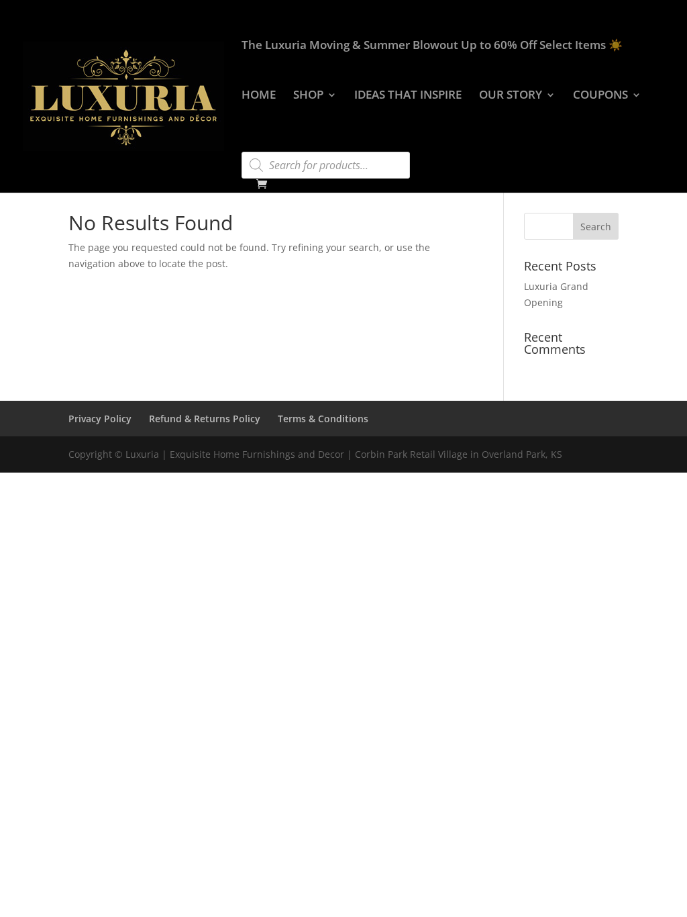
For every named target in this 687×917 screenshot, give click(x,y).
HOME (259, 96)
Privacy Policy (99, 418)
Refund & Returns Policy (204, 418)
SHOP (308, 96)
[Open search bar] (248, 146)
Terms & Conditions (323, 418)
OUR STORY (510, 96)
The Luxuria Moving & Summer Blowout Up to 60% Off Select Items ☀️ (432, 46)
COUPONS (600, 96)
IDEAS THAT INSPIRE (408, 96)
